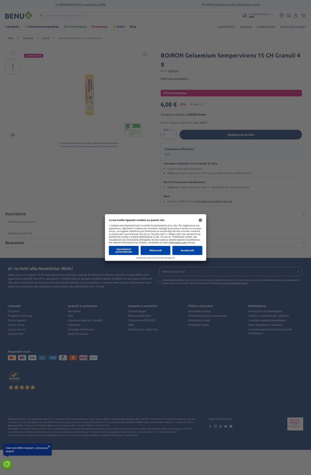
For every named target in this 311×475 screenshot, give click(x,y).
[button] (6, 464)
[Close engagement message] (49, 446)
